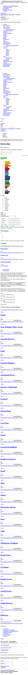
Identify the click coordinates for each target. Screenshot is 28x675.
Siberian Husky (6, 411)
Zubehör (5, 62)
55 (1, 438)
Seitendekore (6, 41)
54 (1, 570)
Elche (7, 49)
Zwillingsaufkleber (7, 63)
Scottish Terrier (6, 591)
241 (1, 462)
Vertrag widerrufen (4, 650)
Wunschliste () (4, 13)
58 (1, 498)
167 (1, 353)
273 (1, 450)
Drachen (8, 59)
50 (1, 510)
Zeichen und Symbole (8, 61)
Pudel (3, 351)
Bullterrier (4, 615)
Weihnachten (6, 60)
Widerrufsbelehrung (7, 7)
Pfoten (7, 55)
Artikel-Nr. (3, 304)
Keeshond (4, 399)
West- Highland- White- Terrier (12, 327)
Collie (3, 531)
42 (1, 546)
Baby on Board (6, 27)
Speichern (3, 157)
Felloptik (8, 50)
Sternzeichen (6, 44)
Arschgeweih (9, 57)
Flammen (5, 32)
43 (1, 486)
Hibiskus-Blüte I (4, 248)
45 (1, 558)
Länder (4, 34)
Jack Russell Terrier (8, 375)
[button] (6, 25)
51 (1, 365)
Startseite (5, 10)
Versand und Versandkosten (9, 630)
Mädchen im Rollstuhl (6, 262)
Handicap (5, 35)
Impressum (5, 628)
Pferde (7, 54)
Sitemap (5, 636)
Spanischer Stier (4, 255)
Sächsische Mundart (10, 29)
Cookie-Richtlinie (7, 634)
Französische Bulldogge (9, 447)
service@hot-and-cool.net (6, 647)
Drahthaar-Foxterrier (8, 459)
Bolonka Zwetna (6, 579)
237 (1, 582)
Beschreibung (6, 269)
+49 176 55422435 (5, 645)
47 (1, 618)
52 (1, 606)
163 (1, 378)
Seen (4, 40)
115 (1, 329)
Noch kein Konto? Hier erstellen (7, 670)
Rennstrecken (6, 39)
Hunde (7, 51)
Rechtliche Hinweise (7, 9)
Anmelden (3, 123)
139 (1, 594)
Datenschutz (6, 8)
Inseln (4, 36)
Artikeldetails (6, 270)
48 (1, 534)
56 (1, 401)
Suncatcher (5, 46)
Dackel (3, 315)
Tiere (4, 47)
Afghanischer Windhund (9, 543)
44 (1, 474)
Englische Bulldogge (8, 363)
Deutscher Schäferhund (9, 387)
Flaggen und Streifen (7, 30)
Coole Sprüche (6, 28)
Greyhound (4, 567)
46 (1, 522)
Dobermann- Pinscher (8, 507)
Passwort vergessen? (5, 666)
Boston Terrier (6, 555)
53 (1, 426)
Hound (3, 435)
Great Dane (5, 423)
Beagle (3, 471)
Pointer (3, 495)
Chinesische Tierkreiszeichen (12, 45)
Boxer (3, 519)
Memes (4, 38)
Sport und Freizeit (7, 43)
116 (1, 390)
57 (1, 341)
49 (1, 317)
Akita (2, 483)
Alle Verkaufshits (4, 265)
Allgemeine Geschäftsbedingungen (10, 6)
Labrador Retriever (7, 339)
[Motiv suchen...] (13, 127)
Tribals (4, 56)
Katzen (7, 52)
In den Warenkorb (4, 231)
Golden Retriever (7, 603)
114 (1, 414)
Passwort (2, 663)
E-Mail (2, 660)
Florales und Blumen (7, 33)
